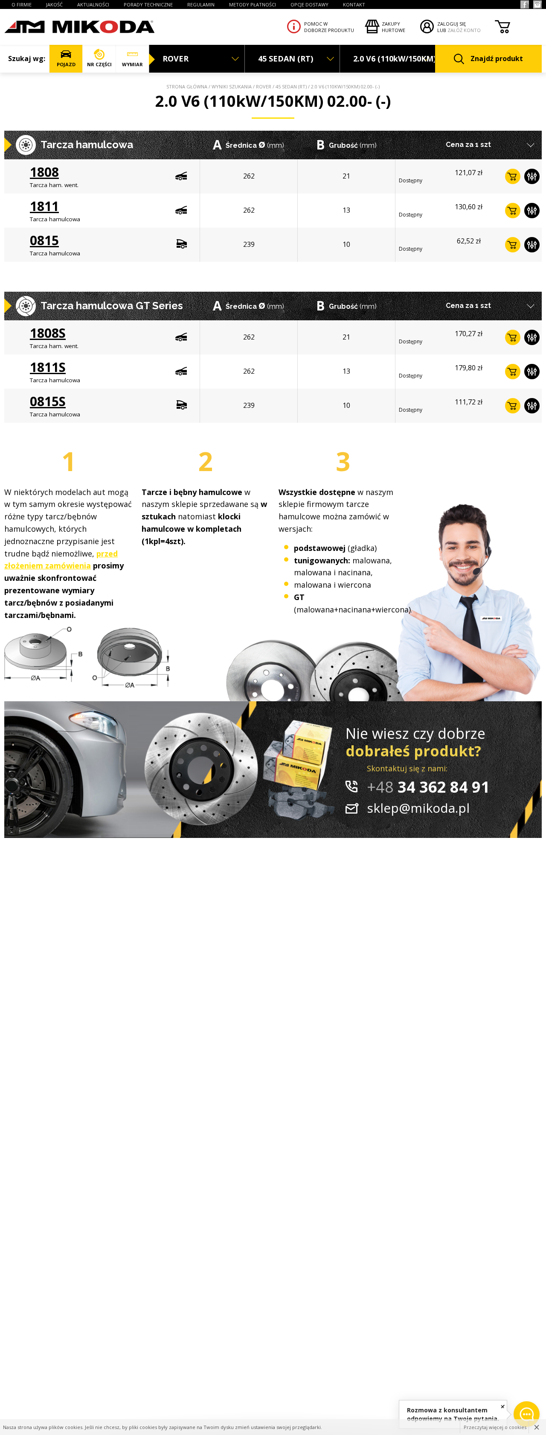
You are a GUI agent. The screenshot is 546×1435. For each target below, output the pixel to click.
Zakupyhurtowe (393, 26)
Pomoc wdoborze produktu (329, 26)
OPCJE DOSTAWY (309, 4)
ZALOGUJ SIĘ (451, 23)
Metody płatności (252, 4)
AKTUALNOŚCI (93, 4)
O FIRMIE (22, 4)
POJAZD (66, 64)
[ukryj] (502, 1406)
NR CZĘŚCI (99, 64)
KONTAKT (354, 4)
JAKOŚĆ (54, 4)
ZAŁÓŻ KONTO (464, 30)
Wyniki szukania (232, 86)
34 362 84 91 (428, 786)
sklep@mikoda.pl (418, 808)
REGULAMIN (201, 4)
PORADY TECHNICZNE (148, 4)
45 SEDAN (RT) (291, 86)
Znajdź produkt (496, 58)
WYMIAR (132, 64)
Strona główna (186, 86)
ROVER (263, 86)
